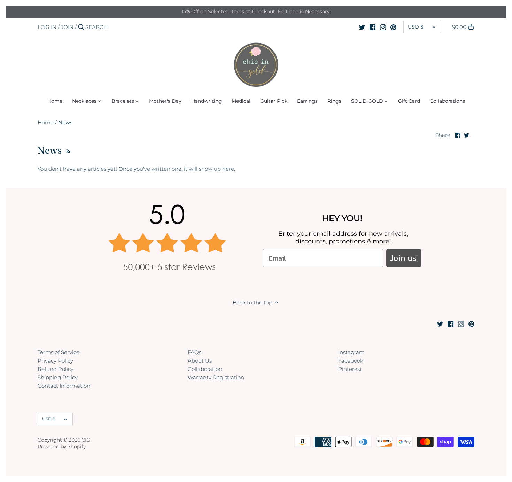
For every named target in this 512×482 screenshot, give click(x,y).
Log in (47, 27)
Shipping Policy (58, 377)
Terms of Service (58, 352)
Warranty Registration (216, 377)
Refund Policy (55, 369)
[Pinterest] (393, 26)
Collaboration (205, 369)
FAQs (194, 352)
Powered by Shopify (62, 446)
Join (67, 27)
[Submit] (81, 27)
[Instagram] (383, 26)
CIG (86, 440)
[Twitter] (362, 26)
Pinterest (350, 369)
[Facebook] (372, 26)
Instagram (351, 352)
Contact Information (64, 385)
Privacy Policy (55, 360)
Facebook (350, 360)
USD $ (416, 27)
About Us (200, 360)
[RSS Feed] (67, 150)
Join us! (404, 258)
